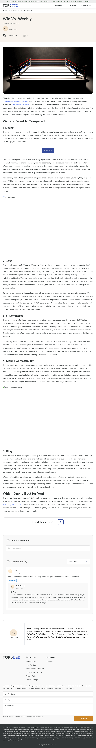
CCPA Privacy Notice (34, 672)
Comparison (86, 5)
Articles (73, 5)
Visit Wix (48, 151)
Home (5, 10)
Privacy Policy (31, 676)
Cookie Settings (32, 680)
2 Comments (11, 35)
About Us (49, 662)
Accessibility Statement (35, 669)
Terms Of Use (31, 662)
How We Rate (31, 665)
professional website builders (15, 101)
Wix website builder (20, 105)
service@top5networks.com (41, 688)
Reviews (58, 5)
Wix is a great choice (12, 504)
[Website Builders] (10, 5)
